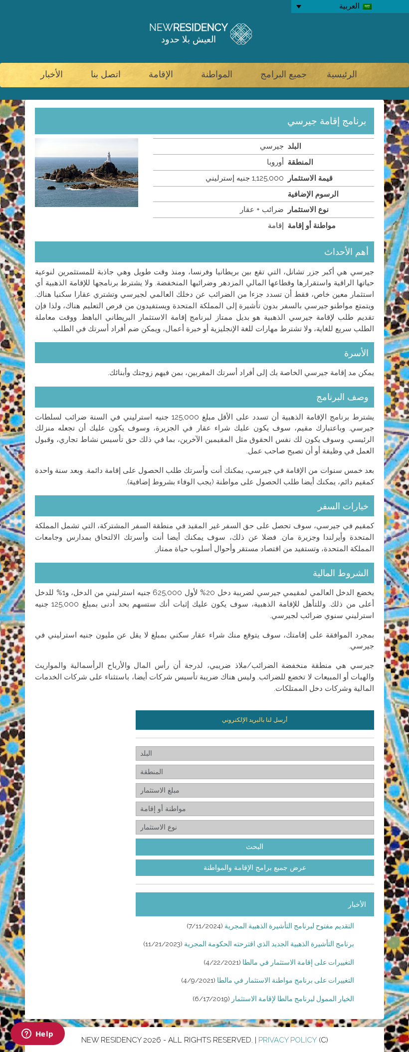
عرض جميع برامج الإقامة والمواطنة (255, 867)
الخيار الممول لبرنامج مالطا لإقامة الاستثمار (292, 999)
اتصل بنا (106, 74)
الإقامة (161, 74)
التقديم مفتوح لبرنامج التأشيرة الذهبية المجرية (289, 926)
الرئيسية (342, 74)
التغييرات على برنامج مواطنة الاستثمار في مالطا (285, 980)
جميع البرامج (283, 74)
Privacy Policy (287, 1040)
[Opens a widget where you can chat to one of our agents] (37, 1034)
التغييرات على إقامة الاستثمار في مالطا (298, 962)
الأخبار (51, 74)
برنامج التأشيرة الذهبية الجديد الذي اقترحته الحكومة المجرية (269, 944)
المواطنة (216, 74)
